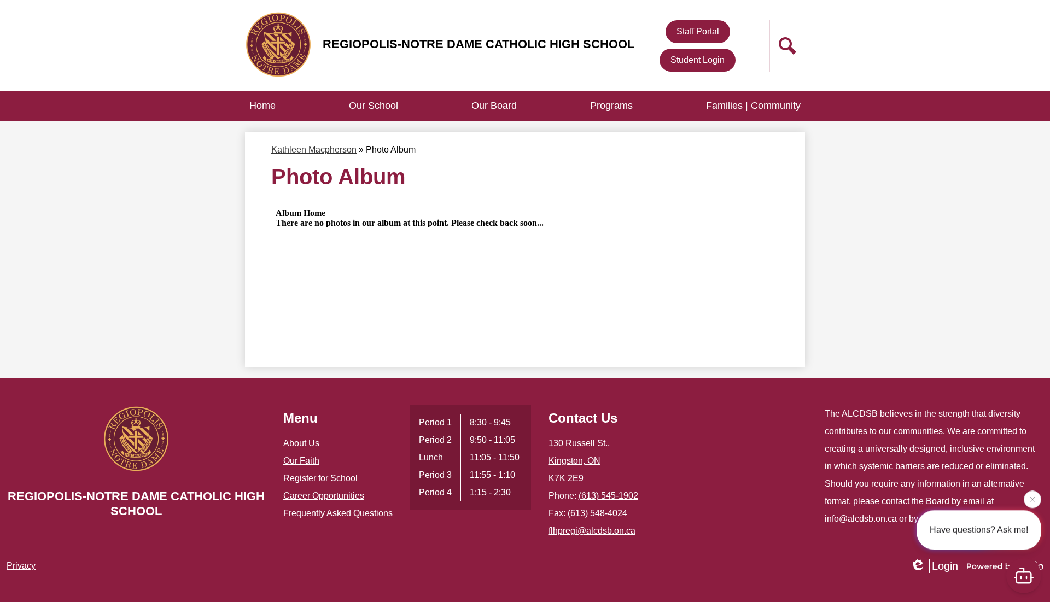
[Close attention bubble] (1032, 499)
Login (945, 566)
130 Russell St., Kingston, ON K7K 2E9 (579, 461)
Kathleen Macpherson (314, 149)
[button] (373, 106)
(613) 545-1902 (608, 495)
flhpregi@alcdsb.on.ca (592, 530)
